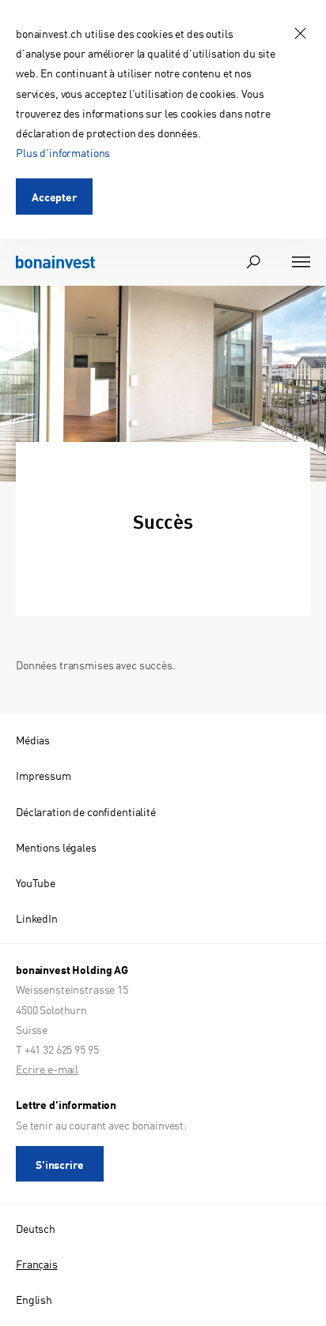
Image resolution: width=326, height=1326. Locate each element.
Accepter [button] (54, 196)
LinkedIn (37, 918)
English (34, 1299)
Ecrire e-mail (47, 1069)
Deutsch (35, 1228)
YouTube (35, 882)
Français (37, 1264)
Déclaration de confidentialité (86, 811)
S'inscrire (60, 1164)
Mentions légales (56, 847)
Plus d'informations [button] (63, 152)
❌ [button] (300, 33)
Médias (33, 739)
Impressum (43, 775)
